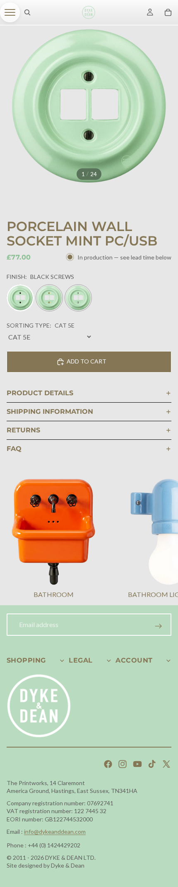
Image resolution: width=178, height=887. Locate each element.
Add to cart (86, 361)
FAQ (14, 449)
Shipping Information (50, 411)
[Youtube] (137, 764)
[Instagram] (122, 764)
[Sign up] (158, 626)
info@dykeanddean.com (55, 831)
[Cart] (168, 12)
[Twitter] (166, 764)
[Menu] (10, 12)
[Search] (27, 12)
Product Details (40, 393)
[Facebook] (108, 764)
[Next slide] (161, 540)
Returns (23, 430)
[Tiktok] (152, 764)
